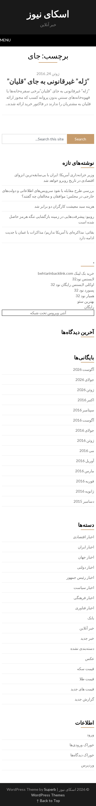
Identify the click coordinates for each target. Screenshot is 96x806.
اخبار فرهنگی (84, 597)
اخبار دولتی (85, 567)
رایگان (89, 307)
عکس (89, 658)
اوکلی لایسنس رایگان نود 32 (72, 284)
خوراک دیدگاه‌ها (82, 755)
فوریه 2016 (85, 481)
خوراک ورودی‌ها (82, 744)
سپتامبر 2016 (83, 410)
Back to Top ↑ (48, 800)
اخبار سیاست (84, 587)
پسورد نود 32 (84, 290)
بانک (90, 618)
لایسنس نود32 (83, 279)
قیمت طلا (86, 679)
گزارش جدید (84, 699)
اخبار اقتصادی (83, 536)
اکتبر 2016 (86, 400)
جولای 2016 (84, 430)
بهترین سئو (85, 301)
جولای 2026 (84, 379)
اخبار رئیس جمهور (80, 577)
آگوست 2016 (83, 420)
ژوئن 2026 (85, 389)
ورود (90, 734)
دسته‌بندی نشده (82, 648)
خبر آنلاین (86, 628)
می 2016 (86, 450)
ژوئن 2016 (85, 440)
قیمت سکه (85, 668)
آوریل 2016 (85, 460)
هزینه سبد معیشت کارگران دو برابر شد (64, 206)
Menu (5, 40)
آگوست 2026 (83, 369)
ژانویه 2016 (85, 491)
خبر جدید (87, 638)
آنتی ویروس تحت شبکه (48, 312)
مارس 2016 (84, 471)
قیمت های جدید (82, 689)
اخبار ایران (86, 547)
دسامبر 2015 (84, 501)
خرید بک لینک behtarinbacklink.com (66, 273)
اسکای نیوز (48, 13)
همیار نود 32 (85, 295)
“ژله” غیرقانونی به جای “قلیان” (48, 81)
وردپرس (87, 765)
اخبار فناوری (84, 608)
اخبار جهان (86, 557)
